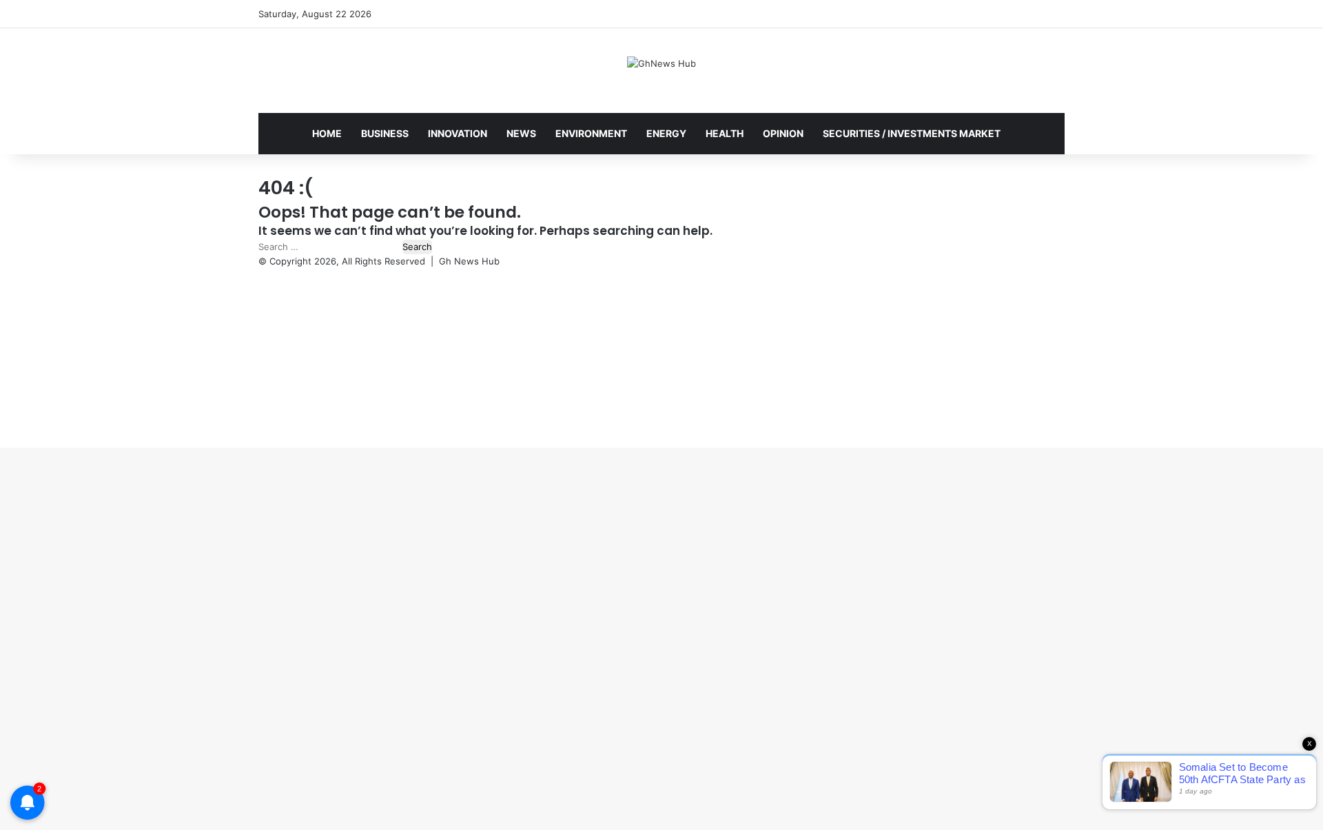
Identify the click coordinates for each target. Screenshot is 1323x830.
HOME (327, 133)
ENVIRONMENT (591, 133)
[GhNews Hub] (661, 63)
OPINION (783, 133)
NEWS (521, 133)
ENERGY (666, 133)
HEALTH (724, 133)
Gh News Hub (469, 261)
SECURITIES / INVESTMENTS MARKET (912, 133)
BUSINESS (385, 133)
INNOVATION (457, 133)
